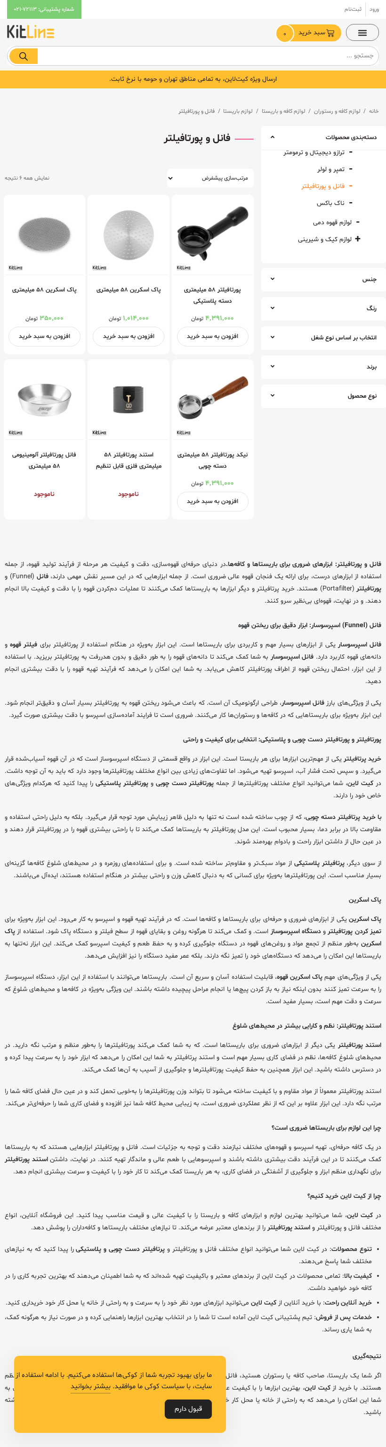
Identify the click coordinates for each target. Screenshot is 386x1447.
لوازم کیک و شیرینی (325, 239)
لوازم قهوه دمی (332, 222)
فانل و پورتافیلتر (323, 186)
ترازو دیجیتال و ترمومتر (314, 152)
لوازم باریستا (238, 111)
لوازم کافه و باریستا (284, 111)
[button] (362, 32)
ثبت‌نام (353, 9)
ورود (374, 9)
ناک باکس (331, 203)
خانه (374, 111)
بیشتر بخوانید (91, 1387)
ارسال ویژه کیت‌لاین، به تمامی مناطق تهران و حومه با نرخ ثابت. (193, 79)
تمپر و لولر (331, 169)
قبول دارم (188, 1409)
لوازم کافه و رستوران (337, 111)
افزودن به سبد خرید (212, 336)
